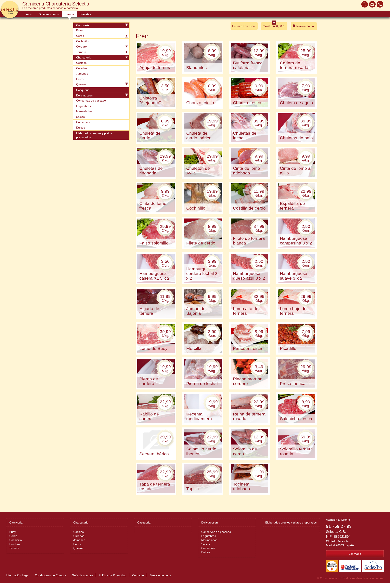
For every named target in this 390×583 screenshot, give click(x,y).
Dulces (80, 127)
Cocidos (81, 62)
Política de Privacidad (112, 575)
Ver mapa (355, 553)
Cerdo (80, 35)
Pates (79, 79)
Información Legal (17, 575)
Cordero (81, 46)
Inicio (28, 14)
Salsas (80, 116)
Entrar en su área (243, 26)
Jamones (82, 73)
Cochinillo (82, 41)
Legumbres (83, 106)
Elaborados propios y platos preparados (94, 135)
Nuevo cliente (305, 26)
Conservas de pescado (91, 100)
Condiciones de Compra (50, 575)
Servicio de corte (160, 575)
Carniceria (82, 25)
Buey (79, 30)
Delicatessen (84, 95)
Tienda (69, 14)
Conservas (83, 122)
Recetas (85, 14)
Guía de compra (82, 575)
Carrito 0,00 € (273, 25)
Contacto (138, 575)
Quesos (81, 84)
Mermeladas (84, 111)
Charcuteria (83, 57)
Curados (81, 68)
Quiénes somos (49, 14)
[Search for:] (363, 4)
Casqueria (82, 90)
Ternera (81, 52)
